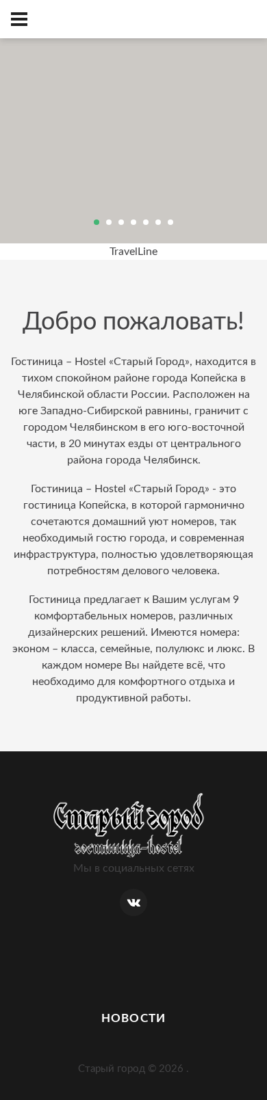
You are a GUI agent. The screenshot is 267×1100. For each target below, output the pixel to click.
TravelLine (133, 251)
